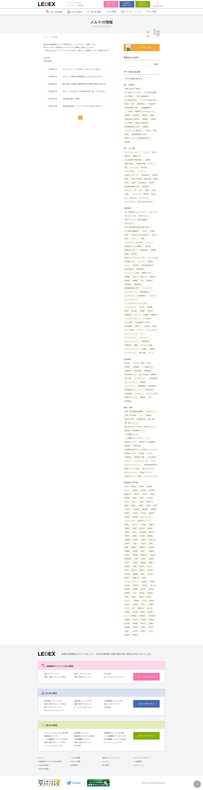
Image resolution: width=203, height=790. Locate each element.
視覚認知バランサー (130, 442)
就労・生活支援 (143, 374)
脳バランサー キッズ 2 (82, 674)
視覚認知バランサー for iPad (114, 733)
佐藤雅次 (151, 551)
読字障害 (147, 130)
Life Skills (107, 674)
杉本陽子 (151, 558)
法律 (149, 397)
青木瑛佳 (141, 486)
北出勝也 (150, 528)
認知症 (126, 134)
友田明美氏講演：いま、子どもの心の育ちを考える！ (82, 106)
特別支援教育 (128, 393)
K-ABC (127, 235)
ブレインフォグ (135, 194)
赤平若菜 (149, 486)
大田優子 (140, 505)
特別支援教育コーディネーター (133, 389)
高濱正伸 (127, 566)
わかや (151, 631)
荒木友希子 (152, 490)
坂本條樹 (151, 547)
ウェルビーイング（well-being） (134, 242)
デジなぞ (149, 453)
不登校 (126, 194)
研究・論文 (151, 419)
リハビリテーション (130, 352)
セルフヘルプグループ (131, 382)
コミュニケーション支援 (132, 273)
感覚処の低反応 (129, 163)
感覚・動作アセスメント (132, 423)
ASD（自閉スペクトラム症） (133, 92)
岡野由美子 (145, 509)
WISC (126, 238)
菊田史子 (142, 528)
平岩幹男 (135, 604)
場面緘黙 (127, 142)
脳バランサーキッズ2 (131, 472)
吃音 (132, 104)
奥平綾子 (127, 513)
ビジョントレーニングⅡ (112, 742)
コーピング (141, 261)
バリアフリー (140, 330)
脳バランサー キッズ (51, 674)
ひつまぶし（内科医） (148, 600)
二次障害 (151, 182)
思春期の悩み (145, 175)
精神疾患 (153, 119)
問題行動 (145, 194)
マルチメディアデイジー (132, 349)
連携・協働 (142, 352)
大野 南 (155, 505)
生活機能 (142, 311)
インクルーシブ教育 (138, 363)
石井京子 (144, 494)
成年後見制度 (153, 378)
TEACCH (154, 235)
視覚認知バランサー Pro (53, 701)
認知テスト (138, 326)
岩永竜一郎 (149, 501)
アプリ (141, 415)
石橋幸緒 (127, 498)
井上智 (126, 501)
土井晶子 (150, 574)
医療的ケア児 (136, 156)
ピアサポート (139, 393)
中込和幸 (127, 585)
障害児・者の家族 (136, 179)
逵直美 (143, 574)
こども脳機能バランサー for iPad (56, 739)
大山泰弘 (127, 509)
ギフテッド (151, 163)
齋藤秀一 (133, 547)
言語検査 (127, 430)
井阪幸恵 (136, 494)
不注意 (154, 190)
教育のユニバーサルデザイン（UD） (135, 257)
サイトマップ (139, 765)
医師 (142, 238)
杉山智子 (127, 562)
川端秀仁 (127, 528)
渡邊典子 (135, 635)
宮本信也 (151, 619)
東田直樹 (136, 600)
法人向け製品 (44, 765)
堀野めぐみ (141, 608)
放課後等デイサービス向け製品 (50, 761)
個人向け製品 (44, 769)
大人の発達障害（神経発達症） (133, 160)
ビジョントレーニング (131, 333)
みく (126, 616)
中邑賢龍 (135, 589)
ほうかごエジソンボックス (133, 464)
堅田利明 (151, 513)
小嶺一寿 (143, 543)
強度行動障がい (141, 104)
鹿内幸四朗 (128, 558)
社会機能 (149, 307)
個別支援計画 (140, 269)
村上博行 (127, 623)
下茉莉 (136, 558)
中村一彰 (152, 585)
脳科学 (154, 326)
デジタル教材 (128, 322)
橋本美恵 (150, 593)
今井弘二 (133, 501)
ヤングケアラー (143, 198)
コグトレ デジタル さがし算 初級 (56, 733)
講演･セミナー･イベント (111, 758)
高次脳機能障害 (146, 107)
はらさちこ (128, 600)
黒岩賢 (134, 536)
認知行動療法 (128, 326)
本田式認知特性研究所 (150, 464)
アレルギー (146, 152)
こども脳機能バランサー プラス (115, 736)
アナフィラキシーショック (132, 152)
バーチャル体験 (129, 330)
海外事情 (127, 367)
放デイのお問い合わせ (146, 677)
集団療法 (135, 280)
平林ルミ (143, 604)
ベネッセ (152, 461)
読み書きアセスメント (146, 472)
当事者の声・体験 (139, 457)
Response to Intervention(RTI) (140, 235)
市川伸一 (142, 498)
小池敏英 (142, 536)
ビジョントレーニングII (140, 461)
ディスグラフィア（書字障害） (133, 130)
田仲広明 (150, 570)
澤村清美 (135, 555)
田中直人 (142, 570)
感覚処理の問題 (140, 163)
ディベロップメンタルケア (132, 318)
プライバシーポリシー (142, 758)
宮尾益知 (127, 619)
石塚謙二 (152, 494)
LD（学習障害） (129, 96)
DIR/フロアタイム (130, 223)
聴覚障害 (145, 126)
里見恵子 (127, 555)
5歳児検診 (136, 265)
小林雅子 (143, 539)
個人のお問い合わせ (146, 736)
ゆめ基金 (144, 349)
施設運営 (127, 445)
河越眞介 (151, 524)
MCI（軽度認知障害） (143, 96)
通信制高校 (128, 401)
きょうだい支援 (153, 257)
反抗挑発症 (145, 186)
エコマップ (149, 242)
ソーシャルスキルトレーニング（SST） (136, 303)
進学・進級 (128, 378)
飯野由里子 (128, 494)
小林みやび (152, 539)
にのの (134, 593)
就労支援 (133, 311)
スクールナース (147, 288)
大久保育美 (136, 509)
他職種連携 (128, 314)
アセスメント (135, 238)
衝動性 (156, 179)
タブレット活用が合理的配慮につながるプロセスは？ (82, 76)
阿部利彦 (135, 490)
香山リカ (135, 524)
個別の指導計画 (129, 269)
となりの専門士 (151, 457)
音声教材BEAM (140, 419)
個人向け (143, 4)
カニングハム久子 (130, 520)
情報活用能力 (138, 284)
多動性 (133, 182)
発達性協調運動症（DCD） (139, 134)
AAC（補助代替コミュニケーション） (135, 212)
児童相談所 (128, 370)
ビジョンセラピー (152, 330)
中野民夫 (144, 585)
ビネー (142, 333)
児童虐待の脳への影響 (70, 99)
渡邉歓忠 (127, 635)
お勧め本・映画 (129, 419)
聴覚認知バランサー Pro (82, 701)
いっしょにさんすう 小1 (82, 707)
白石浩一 (143, 558)
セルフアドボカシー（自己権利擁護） (135, 295)
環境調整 (153, 250)
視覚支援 (152, 276)
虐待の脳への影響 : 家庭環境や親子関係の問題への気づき (84, 84)
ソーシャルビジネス (130, 307)
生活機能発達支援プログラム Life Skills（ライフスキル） (141, 449)
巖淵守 (126, 505)
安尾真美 (135, 623)
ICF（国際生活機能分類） (132, 231)
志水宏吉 (152, 555)
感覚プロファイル (150, 426)
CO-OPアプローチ (144, 216)
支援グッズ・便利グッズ (140, 276)
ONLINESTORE (157, 6)
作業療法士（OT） (147, 273)
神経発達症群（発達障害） (132, 119)
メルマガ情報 (111, 11)
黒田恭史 (150, 536)
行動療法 (149, 261)
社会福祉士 (149, 280)
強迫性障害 (152, 104)
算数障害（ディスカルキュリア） (144, 111)
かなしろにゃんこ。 (146, 517)
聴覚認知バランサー (130, 453)
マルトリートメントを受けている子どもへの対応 (81, 69)
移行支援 (127, 363)
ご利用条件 (138, 761)
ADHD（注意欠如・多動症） (133, 88)
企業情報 (80, 5)
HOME (45, 37)
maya (126, 486)
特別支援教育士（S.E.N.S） (143, 322)
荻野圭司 (153, 509)
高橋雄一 (151, 562)
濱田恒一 (133, 597)
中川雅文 (152, 581)
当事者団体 (128, 457)
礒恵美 (134, 498)
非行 (135, 190)
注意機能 (145, 314)
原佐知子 (148, 597)
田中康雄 (127, 574)
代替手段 (150, 311)
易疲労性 (127, 156)
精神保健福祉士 (144, 292)
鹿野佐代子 (144, 555)
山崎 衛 (151, 627)
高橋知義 (143, 562)
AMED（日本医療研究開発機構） (134, 411)
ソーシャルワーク (130, 386)
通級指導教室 (141, 386)
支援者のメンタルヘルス (132, 175)
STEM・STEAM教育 (130, 415)
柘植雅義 (135, 574)
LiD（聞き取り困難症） (151, 92)
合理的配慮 (136, 367)
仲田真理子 (136, 585)
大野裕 (148, 505)
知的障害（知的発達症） (142, 123)
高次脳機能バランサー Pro (113, 701)
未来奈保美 (152, 616)
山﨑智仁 (143, 627)
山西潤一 (151, 623)
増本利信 (135, 612)
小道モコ (135, 543)
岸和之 (134, 532)
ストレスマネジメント (131, 292)
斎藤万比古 (142, 547)
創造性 (126, 311)
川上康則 (143, 524)
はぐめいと (128, 461)
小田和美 (135, 513)
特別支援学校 (152, 386)
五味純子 (127, 543)
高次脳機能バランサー (139, 430)
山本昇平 (135, 631)
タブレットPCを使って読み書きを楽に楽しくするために (83, 91)
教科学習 (133, 254)
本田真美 (127, 612)
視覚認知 (127, 280)
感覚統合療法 (144, 250)
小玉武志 (135, 539)
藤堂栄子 (127, 578)
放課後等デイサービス (131, 397)
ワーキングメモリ (130, 201)
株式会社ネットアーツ (144, 520)
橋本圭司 (142, 593)
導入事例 (106, 765)
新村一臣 (143, 589)
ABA (150, 212)
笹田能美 (127, 551)
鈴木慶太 (135, 562)
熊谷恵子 (151, 532)
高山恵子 (142, 566)
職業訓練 (153, 374)
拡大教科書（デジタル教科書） (133, 246)
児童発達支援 (138, 370)
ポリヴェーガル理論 (146, 345)
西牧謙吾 (127, 593)
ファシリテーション (130, 337)
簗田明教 (127, 627)
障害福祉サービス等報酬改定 (147, 442)
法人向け (127, 4)
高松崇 (134, 566)
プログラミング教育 (151, 393)
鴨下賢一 (127, 524)
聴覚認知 (153, 314)
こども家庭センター (147, 367)
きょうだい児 (134, 167)
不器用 (147, 190)
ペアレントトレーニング (132, 341)
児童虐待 (154, 175)
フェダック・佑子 (130, 608)
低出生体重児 (142, 182)
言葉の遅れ (144, 167)
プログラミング (143, 337)
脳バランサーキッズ (148, 468)
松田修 (143, 612)
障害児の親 (148, 179)
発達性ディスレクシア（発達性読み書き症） (137, 138)
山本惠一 (127, 631)
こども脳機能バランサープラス (133, 438)
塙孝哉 (126, 597)
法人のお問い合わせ (146, 704)
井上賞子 (150, 498)
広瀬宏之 (151, 604)
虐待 (126, 167)
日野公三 (127, 604)
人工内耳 (141, 307)
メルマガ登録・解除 (144, 48)
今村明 (141, 501)
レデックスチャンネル (150, 476)
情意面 (126, 179)
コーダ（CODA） (130, 171)
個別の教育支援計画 (147, 265)
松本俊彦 (150, 612)
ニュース (71, 5)
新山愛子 (151, 589)
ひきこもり (128, 190)
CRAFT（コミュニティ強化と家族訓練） (136, 219)
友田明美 (144, 581)
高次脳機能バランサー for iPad (115, 739)
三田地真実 (133, 616)
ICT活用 (144, 231)
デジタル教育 (146, 318)
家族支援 (147, 246)
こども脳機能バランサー (132, 434)
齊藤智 (126, 547)
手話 (142, 280)
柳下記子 (143, 623)
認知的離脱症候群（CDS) (132, 186)
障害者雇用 (148, 370)
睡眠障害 (145, 119)
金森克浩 (127, 517)
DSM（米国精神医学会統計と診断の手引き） (137, 227)
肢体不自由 (136, 115)
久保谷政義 (142, 532)
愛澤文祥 (133, 486)
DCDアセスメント (152, 411)
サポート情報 (151, 11)
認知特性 (147, 326)
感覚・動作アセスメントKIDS (133, 426)
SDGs (148, 363)
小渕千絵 (143, 513)
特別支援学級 (149, 389)
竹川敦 (126, 570)
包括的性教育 (145, 341)
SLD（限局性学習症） (131, 100)
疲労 (140, 190)
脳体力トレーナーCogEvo (132, 468)
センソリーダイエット (131, 299)
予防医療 (152, 349)
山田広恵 (135, 627)
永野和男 (127, 589)
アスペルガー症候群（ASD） (148, 100)
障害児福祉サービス (130, 374)
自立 (126, 198)
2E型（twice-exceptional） (145, 201)
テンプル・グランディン (132, 581)
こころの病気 (128, 111)
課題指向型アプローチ (131, 250)
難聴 (154, 130)
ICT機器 (152, 231)
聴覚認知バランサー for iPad (84, 736)
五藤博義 (127, 539)
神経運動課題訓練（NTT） (132, 288)
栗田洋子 (127, 536)
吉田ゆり (143, 631)
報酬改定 (142, 397)
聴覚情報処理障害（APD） (132, 126)
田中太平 (133, 570)
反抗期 (153, 194)
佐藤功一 (143, 551)
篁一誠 (149, 566)
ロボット (150, 352)
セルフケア (152, 295)
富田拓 (144, 578)
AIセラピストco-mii (130, 216)
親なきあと (133, 198)
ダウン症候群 (128, 123)
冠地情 (134, 528)
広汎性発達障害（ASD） (132, 107)
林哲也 (141, 597)
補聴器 (136, 345)
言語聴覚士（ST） (130, 261)
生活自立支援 (136, 445)
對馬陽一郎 (136, 578)
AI (155, 212)
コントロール (141, 171)
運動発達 (148, 415)
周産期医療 (128, 284)
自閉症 (152, 115)
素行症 (126, 182)
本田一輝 (149, 608)
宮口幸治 (135, 619)
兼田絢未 (135, 517)
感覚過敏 (147, 160)
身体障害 (144, 115)
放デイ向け (111, 4)
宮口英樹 (143, 619)
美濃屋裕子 (142, 616)
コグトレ (127, 265)
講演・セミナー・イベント (131, 11)
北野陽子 (127, 532)
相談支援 (142, 382)
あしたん (127, 490)
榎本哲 (133, 505)
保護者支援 (128, 345)
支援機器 (127, 276)
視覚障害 (127, 115)
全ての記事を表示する (133, 79)
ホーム (41, 758)
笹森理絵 (135, 551)
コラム (147, 438)
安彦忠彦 (143, 490)
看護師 (126, 254)
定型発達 (141, 453)
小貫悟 (151, 543)
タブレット (137, 314)
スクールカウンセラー (140, 378)
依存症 (126, 104)
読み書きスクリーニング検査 (133, 476)
